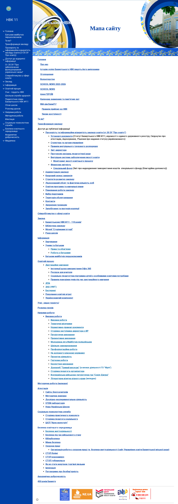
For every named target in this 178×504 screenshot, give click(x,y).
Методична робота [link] (14, 115)
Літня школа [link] (11, 105)
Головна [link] (9, 31)
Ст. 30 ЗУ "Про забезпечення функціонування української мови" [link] (14, 68)
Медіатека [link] (10, 140)
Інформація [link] (10, 85)
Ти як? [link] (8, 40)
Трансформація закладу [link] (16, 44)
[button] (175, 4)
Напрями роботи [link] (13, 112)
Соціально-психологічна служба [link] (17, 124)
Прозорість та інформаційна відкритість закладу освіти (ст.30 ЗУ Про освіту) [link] (17, 51)
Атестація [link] (9, 119)
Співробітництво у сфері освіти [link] (17, 76)
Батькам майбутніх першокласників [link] (14, 35)
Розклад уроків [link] (12, 108)
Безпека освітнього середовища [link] (14, 129)
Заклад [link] (8, 81)
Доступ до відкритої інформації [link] (15, 59)
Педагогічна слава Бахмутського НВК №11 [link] (16, 100)
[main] (105, 28)
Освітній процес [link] (13, 88)
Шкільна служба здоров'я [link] (17, 95)
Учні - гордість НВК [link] (14, 92)
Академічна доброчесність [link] (12, 135)
